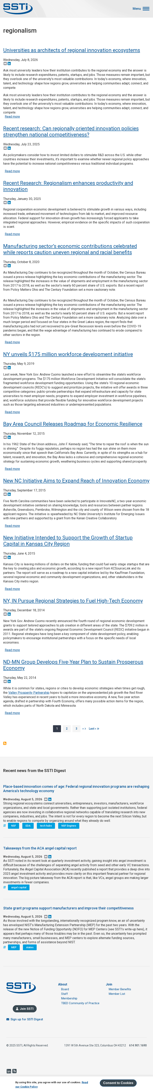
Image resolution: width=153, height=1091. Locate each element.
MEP (14, 947)
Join (109, 984)
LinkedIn (8, 1071)
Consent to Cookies (118, 1083)
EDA (28, 825)
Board (65, 989)
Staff (64, 994)
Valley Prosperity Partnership (28, 693)
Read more (12, 116)
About (62, 984)
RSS (14, 1071)
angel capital (18, 887)
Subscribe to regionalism (4, 743)
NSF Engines (68, 825)
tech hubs (46, 825)
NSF (13, 825)
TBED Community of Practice (80, 1003)
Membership (69, 998)
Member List (117, 994)
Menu (137, 9)
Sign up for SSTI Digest (27, 1019)
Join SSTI (26, 1009)
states (29, 947)
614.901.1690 (138, 1045)
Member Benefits (120, 989)
